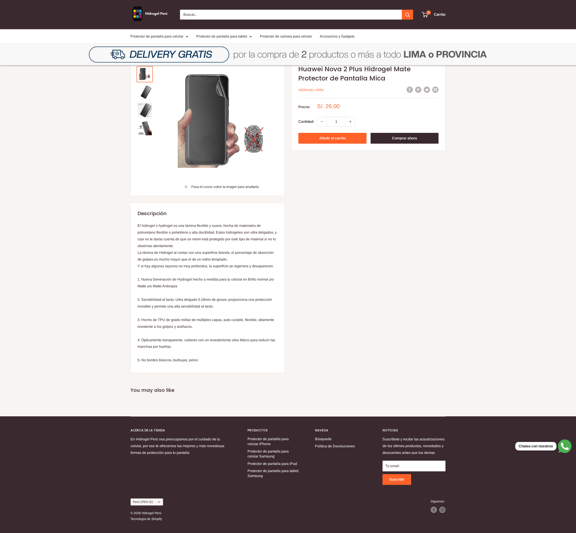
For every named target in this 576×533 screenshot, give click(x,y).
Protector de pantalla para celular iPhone (268, 441)
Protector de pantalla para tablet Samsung (273, 473)
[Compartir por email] (435, 89)
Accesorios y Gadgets (337, 36)
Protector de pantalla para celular (156, 36)
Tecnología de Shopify (146, 519)
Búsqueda (323, 439)
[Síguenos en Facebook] (434, 510)
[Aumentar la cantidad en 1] (350, 121)
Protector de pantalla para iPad (272, 464)
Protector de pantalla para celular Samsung (268, 453)
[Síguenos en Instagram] (442, 510)
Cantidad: (306, 121)
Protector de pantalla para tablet (221, 36)
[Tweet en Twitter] (427, 89)
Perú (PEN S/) (143, 502)
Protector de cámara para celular (286, 36)
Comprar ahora (404, 138)
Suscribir (396, 479)
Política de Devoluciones (335, 446)
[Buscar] (407, 15)
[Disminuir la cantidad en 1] (322, 121)
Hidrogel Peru (311, 90)
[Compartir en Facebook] (410, 89)
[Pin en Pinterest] (418, 89)
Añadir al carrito (332, 138)
